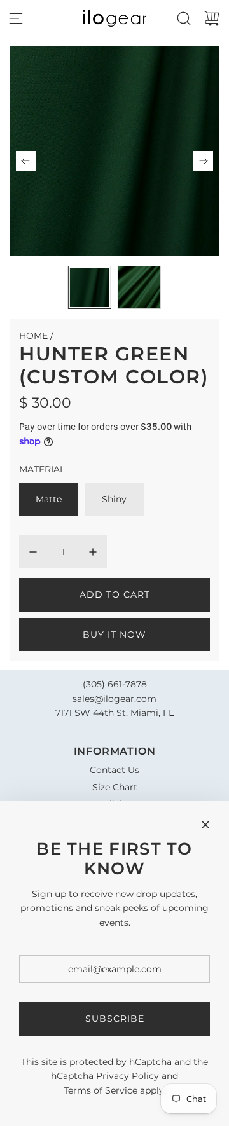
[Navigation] (16, 18)
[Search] (184, 18)
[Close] (205, 825)
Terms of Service (100, 1090)
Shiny (114, 499)
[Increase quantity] (93, 552)
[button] (26, 161)
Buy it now (114, 634)
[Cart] (212, 18)
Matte (49, 499)
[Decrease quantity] (33, 552)
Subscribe (114, 1018)
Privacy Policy (127, 1075)
